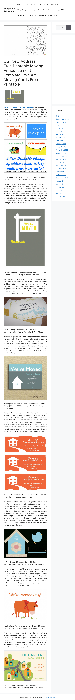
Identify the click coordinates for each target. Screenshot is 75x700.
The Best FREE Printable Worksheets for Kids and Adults (48, 10)
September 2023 (62, 119)
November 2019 (62, 172)
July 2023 (59, 125)
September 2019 (62, 178)
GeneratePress (50, 697)
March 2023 (60, 138)
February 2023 (61, 141)
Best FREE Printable (9, 10)
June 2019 (60, 187)
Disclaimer (54, 4)
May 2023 (60, 131)
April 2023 (60, 134)
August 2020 (61, 159)
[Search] (68, 27)
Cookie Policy (43, 4)
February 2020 (61, 165)
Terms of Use (30, 4)
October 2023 (61, 116)
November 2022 (62, 150)
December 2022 (62, 147)
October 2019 (61, 175)
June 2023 (60, 128)
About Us (20, 4)
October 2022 (61, 153)
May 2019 (59, 190)
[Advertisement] (63, 71)
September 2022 (62, 156)
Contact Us (20, 15)
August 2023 (61, 122)
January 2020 (61, 168)
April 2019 (60, 193)
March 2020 (60, 162)
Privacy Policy (21, 10)
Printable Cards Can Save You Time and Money (43, 15)
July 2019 (59, 184)
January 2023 (61, 144)
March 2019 (60, 196)
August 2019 (60, 181)
